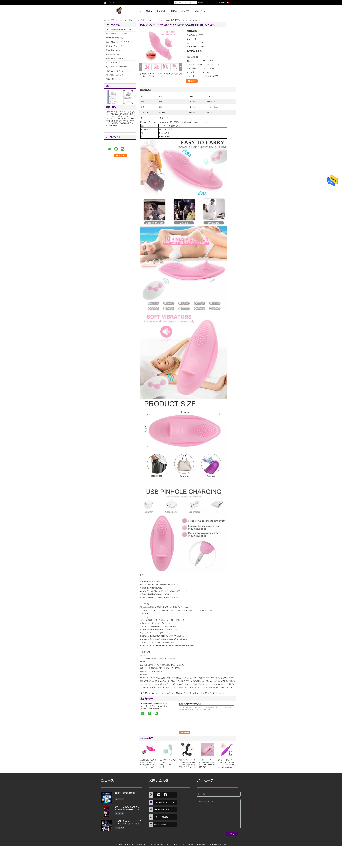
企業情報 (160, 11)
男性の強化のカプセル (114, 75)
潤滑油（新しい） (112, 79)
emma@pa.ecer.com (115, 3)
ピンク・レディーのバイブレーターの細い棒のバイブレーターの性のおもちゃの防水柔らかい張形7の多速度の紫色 (226, 766)
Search (201, 3)
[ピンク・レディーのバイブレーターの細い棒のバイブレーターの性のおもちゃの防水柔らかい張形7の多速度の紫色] (226, 749)
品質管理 (185, 11)
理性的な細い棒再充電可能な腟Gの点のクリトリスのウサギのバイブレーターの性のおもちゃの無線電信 (148, 764)
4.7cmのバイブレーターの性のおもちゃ (159, 693)
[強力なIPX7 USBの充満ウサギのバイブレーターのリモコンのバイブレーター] (168, 749)
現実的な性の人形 (112, 46)
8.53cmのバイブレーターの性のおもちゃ (189, 693)
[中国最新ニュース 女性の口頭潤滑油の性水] (106, 797)
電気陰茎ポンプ (111, 54)
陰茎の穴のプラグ (112, 63)
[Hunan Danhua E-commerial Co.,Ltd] (119, 10)
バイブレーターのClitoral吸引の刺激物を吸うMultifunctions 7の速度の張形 (207, 763)
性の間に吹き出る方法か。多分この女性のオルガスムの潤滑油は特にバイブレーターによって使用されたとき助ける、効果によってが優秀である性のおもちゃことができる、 (128, 822)
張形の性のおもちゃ (113, 50)
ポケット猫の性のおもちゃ (115, 34)
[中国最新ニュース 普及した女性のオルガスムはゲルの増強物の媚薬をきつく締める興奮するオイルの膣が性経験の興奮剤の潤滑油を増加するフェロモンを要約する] (106, 811)
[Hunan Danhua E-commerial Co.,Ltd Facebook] (165, 794)
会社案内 (173, 11)
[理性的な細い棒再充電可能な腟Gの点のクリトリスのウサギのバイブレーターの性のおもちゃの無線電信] (148, 749)
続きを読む (120, 799)
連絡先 (193, 81)
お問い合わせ (200, 11)
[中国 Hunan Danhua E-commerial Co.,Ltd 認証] (112, 97)
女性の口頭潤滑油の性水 (125, 793)
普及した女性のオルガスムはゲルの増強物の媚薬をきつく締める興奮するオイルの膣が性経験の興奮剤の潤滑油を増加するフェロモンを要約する (128, 808)
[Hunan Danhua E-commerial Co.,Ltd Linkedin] (158, 794)
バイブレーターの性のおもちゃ (127, 20)
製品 (148, 11)
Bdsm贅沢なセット (112, 38)
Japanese (233, 3)
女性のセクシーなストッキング (117, 71)
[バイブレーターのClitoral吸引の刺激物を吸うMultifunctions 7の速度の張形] (207, 749)
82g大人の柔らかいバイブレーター (217, 693)
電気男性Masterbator (113, 58)
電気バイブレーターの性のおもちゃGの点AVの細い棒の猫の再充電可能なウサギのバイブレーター (187, 764)
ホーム (139, 11)
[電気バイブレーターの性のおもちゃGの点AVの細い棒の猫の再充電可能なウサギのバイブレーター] (187, 749)
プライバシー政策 (121, 844)
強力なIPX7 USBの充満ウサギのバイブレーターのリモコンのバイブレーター (168, 763)
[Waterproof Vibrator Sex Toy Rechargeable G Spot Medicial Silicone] (160, 46)
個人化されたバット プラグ (115, 42)
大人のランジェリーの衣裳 (115, 67)
